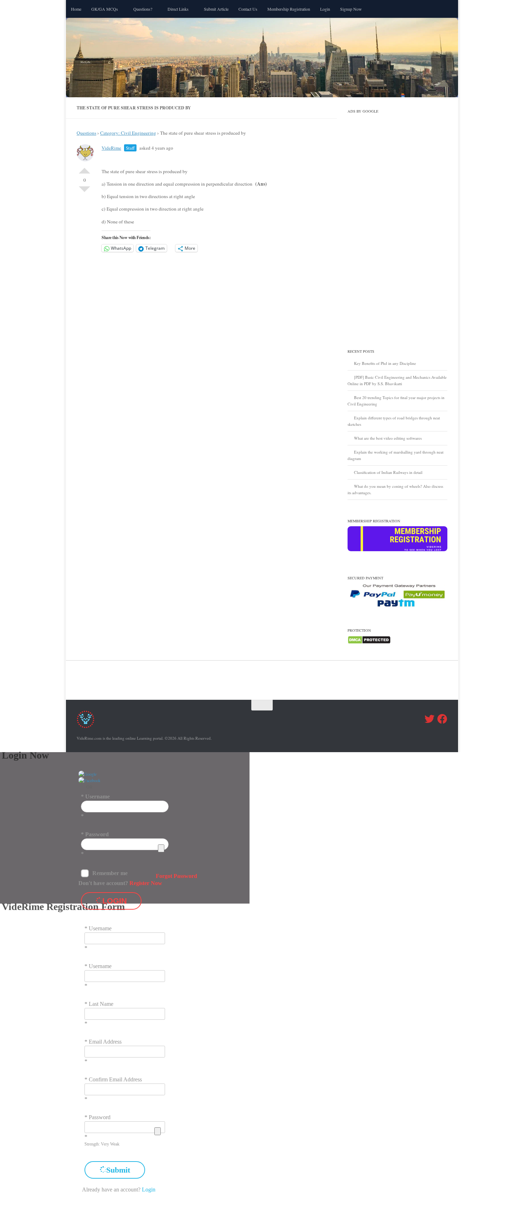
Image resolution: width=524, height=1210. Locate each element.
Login (325, 9)
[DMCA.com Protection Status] (369, 642)
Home (76, 9)
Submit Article (216, 9)
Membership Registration (288, 9)
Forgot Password (176, 876)
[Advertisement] (397, 223)
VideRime (111, 148)
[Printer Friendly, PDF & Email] (296, 163)
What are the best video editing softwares (388, 438)
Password (97, 834)
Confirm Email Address (115, 1079)
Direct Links (178, 9)
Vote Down (84, 192)
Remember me (110, 873)
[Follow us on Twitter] (430, 719)
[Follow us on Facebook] (442, 719)
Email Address (105, 1042)
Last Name (101, 1004)
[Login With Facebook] (89, 780)
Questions (86, 133)
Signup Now (351, 9)
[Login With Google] (87, 774)
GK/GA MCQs (104, 9)
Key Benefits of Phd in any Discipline (385, 363)
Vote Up (84, 168)
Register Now (145, 883)
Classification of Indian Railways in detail (388, 472)
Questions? (142, 9)
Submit (118, 1169)
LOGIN (114, 900)
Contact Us (247, 9)
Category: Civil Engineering (128, 133)
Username (97, 796)
